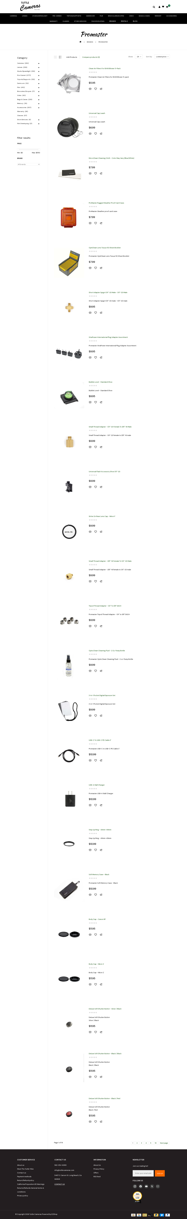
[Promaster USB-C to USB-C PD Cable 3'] (69, 755)
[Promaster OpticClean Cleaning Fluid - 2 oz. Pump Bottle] (69, 666)
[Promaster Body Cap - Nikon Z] (69, 979)
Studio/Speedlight (39, 16)
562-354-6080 (60, 1165)
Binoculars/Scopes (116, 16)
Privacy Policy (99, 1169)
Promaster (103, 42)
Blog (135, 21)
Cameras (13, 16)
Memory (158, 16)
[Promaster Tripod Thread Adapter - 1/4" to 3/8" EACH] (69, 621)
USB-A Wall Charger (97, 785)
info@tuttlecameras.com (64, 1170)
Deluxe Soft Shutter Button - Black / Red (104, 1098)
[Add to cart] (91, 89)
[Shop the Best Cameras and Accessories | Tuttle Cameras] (30, 6)
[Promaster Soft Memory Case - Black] (69, 889)
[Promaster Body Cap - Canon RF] (69, 934)
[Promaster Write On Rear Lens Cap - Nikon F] (69, 531)
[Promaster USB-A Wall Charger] (69, 800)
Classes (66, 21)
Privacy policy (22, 1196)
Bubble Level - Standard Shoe (100, 382)
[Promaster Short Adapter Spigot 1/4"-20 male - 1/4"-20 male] (69, 307)
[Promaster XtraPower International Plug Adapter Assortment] (69, 352)
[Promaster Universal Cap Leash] (69, 128)
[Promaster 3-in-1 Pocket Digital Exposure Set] (69, 710)
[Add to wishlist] (96, 89)
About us (20, 1165)
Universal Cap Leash (97, 113)
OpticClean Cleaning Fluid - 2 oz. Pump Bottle (107, 651)
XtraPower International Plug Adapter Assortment (108, 337)
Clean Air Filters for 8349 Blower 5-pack (105, 68)
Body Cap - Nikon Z (96, 964)
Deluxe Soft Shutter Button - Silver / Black (105, 1009)
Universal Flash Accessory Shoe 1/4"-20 (104, 471)
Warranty (53, 21)
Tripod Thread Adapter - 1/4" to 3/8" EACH (105, 606)
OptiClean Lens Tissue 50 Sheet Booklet (105, 248)
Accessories (171, 16)
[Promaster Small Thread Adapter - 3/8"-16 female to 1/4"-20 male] (69, 576)
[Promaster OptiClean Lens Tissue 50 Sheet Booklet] (69, 263)
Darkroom (90, 16)
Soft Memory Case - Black (99, 874)
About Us (97, 1165)
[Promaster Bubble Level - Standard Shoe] (69, 397)
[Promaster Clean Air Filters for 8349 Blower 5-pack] (69, 83)
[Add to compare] (102, 89)
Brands (112, 21)
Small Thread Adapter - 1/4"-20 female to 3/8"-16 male (110, 427)
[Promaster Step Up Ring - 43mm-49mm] (69, 845)
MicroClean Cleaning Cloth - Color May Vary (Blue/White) (111, 158)
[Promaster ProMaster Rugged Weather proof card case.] (69, 218)
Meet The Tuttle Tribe (25, 1169)
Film (101, 16)
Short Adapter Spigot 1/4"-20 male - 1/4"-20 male (108, 292)
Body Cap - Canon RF (97, 919)
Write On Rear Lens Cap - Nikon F (102, 516)
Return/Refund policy (25, 1180)
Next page (164, 1143)
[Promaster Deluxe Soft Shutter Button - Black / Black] (69, 1069)
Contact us (21, 1173)
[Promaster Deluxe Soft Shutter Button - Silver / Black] (69, 1024)
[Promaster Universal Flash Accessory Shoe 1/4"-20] (69, 487)
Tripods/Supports (74, 16)
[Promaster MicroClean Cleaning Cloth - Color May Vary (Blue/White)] (69, 173)
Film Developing (97, 21)
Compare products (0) (91, 57)
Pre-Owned (57, 16)
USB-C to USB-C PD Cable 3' (100, 740)
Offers (96, 1173)
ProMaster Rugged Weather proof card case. (106, 203)
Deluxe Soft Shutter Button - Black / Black (105, 1054)
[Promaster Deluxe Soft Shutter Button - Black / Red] (69, 1113)
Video (131, 16)
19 (155, 1143)
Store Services (80, 21)
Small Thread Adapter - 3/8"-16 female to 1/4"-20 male (110, 561)
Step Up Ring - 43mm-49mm (100, 830)
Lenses (24, 16)
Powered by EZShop (49, 1214)
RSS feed (97, 1177)
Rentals (124, 21)
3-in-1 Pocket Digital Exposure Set (102, 695)
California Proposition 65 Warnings (30, 1184)
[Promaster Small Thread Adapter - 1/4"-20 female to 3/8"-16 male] (69, 442)
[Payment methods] (133, 1215)
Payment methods (24, 1177)
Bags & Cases (144, 16)
